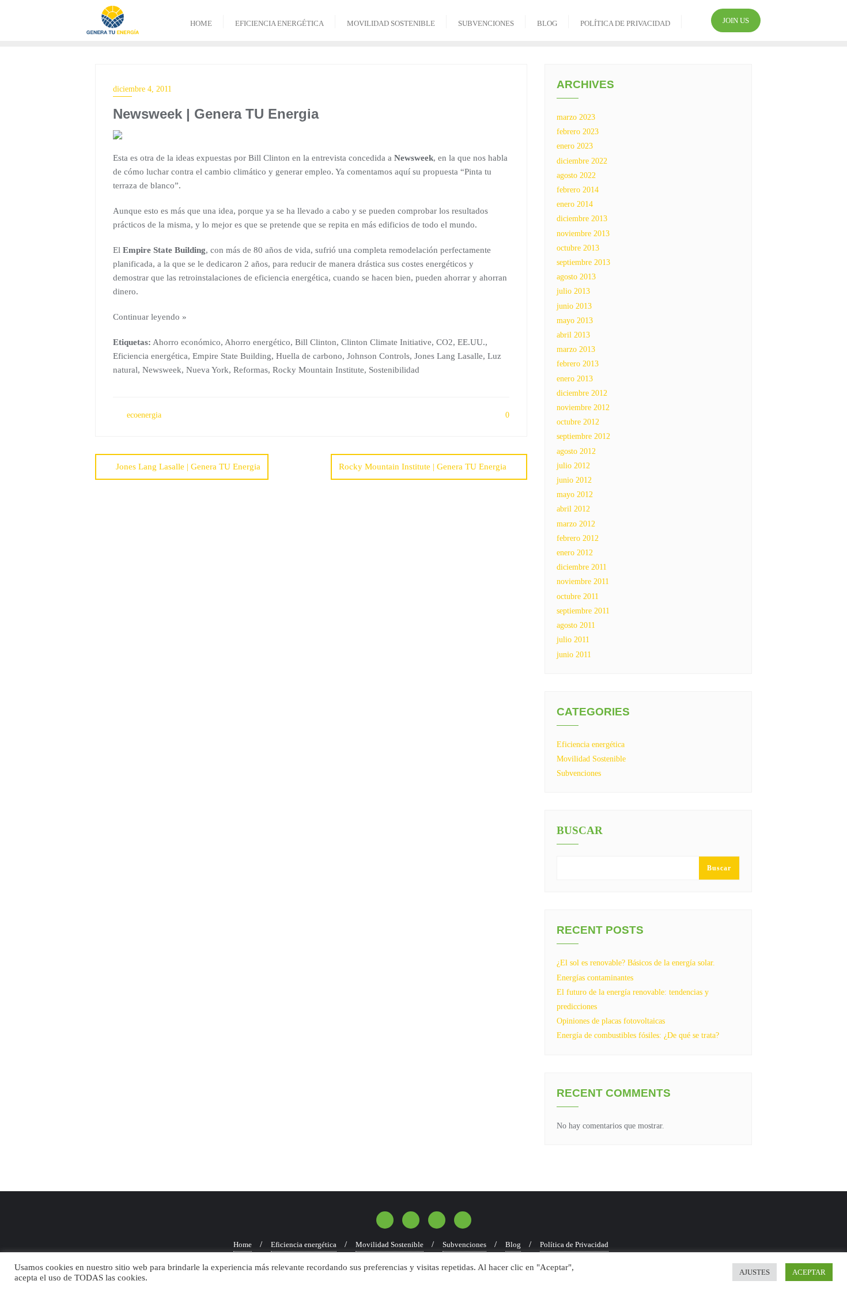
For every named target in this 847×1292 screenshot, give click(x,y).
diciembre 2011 (582, 567)
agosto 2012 (576, 451)
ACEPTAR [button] (809, 1272)
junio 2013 (574, 306)
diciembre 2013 (582, 218)
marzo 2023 (576, 117)
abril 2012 (573, 509)
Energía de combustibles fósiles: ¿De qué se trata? (638, 1035)
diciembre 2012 (582, 393)
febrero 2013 (578, 363)
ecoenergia (142, 415)
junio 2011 (574, 654)
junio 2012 (574, 480)
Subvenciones (579, 773)
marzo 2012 (576, 524)
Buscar (580, 830)
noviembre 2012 (583, 407)
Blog (513, 1244)
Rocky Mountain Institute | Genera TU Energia (422, 466)
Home (242, 1244)
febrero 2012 (578, 538)
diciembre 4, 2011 (142, 89)
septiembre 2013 (583, 262)
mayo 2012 (575, 494)
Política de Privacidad (574, 1244)
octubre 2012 (578, 422)
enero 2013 (575, 378)
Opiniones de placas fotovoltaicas (611, 1021)
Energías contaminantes (595, 977)
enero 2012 (575, 552)
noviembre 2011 (583, 581)
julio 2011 (573, 639)
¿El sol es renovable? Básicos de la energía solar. (636, 962)
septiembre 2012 (583, 436)
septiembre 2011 (583, 611)
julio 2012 (573, 465)
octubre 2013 (578, 248)
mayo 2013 (575, 320)
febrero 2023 (578, 131)
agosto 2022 (576, 175)
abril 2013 (573, 335)
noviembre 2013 (583, 233)
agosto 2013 (576, 276)
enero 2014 (575, 204)
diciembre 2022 (582, 161)
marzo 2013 (576, 349)
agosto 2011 (576, 625)
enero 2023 (575, 146)
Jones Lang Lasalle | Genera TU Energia (188, 466)
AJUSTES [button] (754, 1272)
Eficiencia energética (591, 744)
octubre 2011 (578, 596)
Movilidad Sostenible (591, 759)
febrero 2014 (578, 189)
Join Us (736, 20)
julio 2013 (573, 291)
